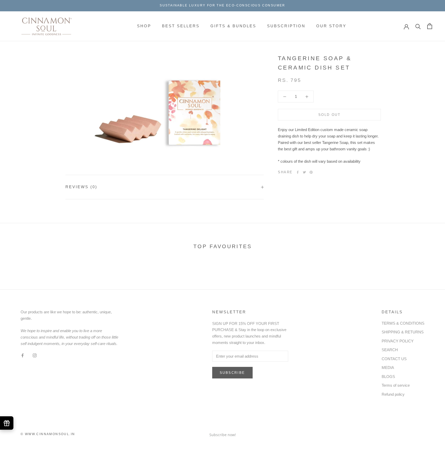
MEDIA (388, 367)
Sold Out (329, 115)
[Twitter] (304, 172)
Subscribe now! (222, 434)
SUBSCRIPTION (286, 26)
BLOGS (388, 376)
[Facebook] (297, 172)
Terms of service (396, 385)
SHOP (144, 26)
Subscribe (232, 373)
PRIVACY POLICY (398, 341)
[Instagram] (35, 355)
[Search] (418, 26)
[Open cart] (429, 26)
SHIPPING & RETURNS (403, 332)
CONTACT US (394, 359)
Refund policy (393, 394)
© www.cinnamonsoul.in (48, 434)
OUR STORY (331, 26)
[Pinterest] (311, 172)
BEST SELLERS (181, 26)
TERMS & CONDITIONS (403, 323)
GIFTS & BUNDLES (233, 26)
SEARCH (390, 350)
